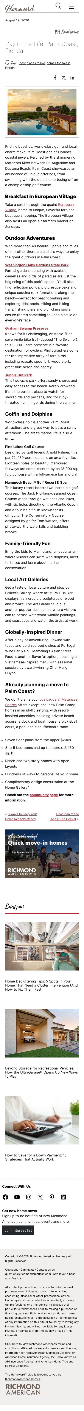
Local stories (70, 32)
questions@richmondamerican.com (28, 1273)
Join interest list (18, 1230)
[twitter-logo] (66, 78)
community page (44, 795)
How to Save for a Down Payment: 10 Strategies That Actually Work (36, 1157)
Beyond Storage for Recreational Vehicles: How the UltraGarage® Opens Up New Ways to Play (41, 1072)
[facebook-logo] (57, 78)
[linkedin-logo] (74, 78)
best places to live (32, 63)
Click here (11, 1344)
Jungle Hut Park (18, 375)
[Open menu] (58, 6)
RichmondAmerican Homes (22, 1379)
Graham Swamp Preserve (26, 328)
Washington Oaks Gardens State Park (36, 265)
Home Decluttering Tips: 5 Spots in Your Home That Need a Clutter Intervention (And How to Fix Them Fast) (41, 985)
